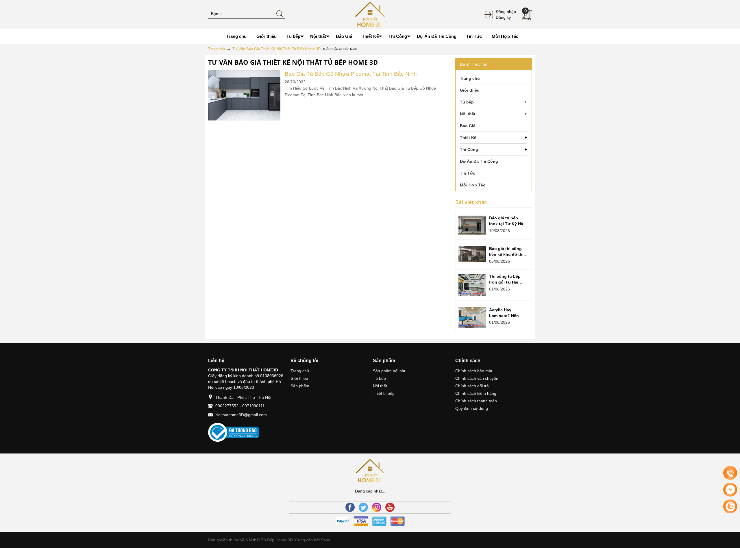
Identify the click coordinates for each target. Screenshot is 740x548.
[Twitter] (363, 507)
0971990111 (253, 405)
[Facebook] (350, 507)
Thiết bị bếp (384, 393)
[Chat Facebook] (730, 489)
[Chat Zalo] (730, 506)
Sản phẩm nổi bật (389, 371)
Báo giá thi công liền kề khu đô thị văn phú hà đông (506, 254)
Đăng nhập (506, 11)
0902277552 (226, 405)
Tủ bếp (379, 378)
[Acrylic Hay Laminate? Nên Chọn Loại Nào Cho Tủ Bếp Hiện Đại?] (472, 317)
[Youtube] (390, 507)
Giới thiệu (299, 378)
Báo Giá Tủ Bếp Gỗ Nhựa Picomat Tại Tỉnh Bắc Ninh (351, 74)
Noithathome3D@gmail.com (241, 414)
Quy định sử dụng (471, 408)
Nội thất (380, 386)
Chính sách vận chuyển (476, 378)
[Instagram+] (376, 507)
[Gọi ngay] (730, 473)
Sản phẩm (300, 386)
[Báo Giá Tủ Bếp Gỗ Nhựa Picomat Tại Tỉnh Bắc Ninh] (244, 73)
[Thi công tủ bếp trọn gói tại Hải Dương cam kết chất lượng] (472, 285)
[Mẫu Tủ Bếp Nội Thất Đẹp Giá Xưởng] (370, 14)
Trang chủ (300, 371)
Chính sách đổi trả (472, 386)
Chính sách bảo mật (473, 371)
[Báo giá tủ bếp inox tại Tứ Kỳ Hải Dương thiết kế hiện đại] (472, 225)
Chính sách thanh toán (476, 401)
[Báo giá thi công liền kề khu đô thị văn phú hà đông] (472, 254)
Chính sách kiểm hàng (475, 393)
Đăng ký (503, 17)
